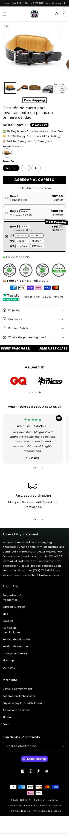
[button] (4, 14)
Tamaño (8, 161)
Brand (6, 724)
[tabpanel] (18, 381)
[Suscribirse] (62, 746)
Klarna (7, 717)
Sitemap (8, 660)
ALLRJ (23, 800)
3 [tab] (36, 392)
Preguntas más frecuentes (13, 597)
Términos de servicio (16, 710)
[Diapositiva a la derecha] (67, 88)
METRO (11, 168)
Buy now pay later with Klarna (22, 703)
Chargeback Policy (15, 653)
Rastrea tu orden (14, 607)
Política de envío (20, 810)
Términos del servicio (50, 805)
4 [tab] (40, 392)
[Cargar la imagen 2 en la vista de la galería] (22, 88)
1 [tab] (29, 392)
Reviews (8, 621)
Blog (5, 614)
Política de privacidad (17, 639)
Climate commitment (17, 689)
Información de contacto (47, 810)
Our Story (9, 667)
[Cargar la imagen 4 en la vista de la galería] (47, 88)
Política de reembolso (46, 800)
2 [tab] (32, 392)
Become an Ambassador (19, 696)
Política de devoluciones (11, 630)
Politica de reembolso (17, 646)
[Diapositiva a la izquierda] (2, 88)
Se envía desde (13, 146)
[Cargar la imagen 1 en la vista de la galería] (10, 88)
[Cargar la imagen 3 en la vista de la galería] (35, 88)
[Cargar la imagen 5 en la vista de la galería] (59, 88)
